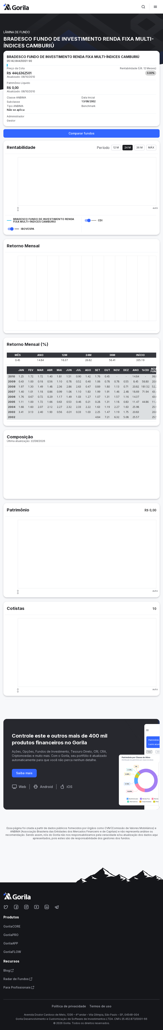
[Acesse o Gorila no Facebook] (16, 907)
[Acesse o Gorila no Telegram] (56, 907)
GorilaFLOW (12, 952)
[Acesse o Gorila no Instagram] (26, 907)
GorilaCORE (11, 926)
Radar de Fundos (16, 979)
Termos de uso (100, 1006)
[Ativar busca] (143, 7)
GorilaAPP (10, 943)
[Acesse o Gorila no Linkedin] (46, 907)
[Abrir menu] (155, 7)
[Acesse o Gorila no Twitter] (5, 907)
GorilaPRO (10, 935)
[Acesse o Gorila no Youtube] (36, 907)
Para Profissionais (17, 987)
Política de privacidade (69, 1006)
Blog (6, 970)
